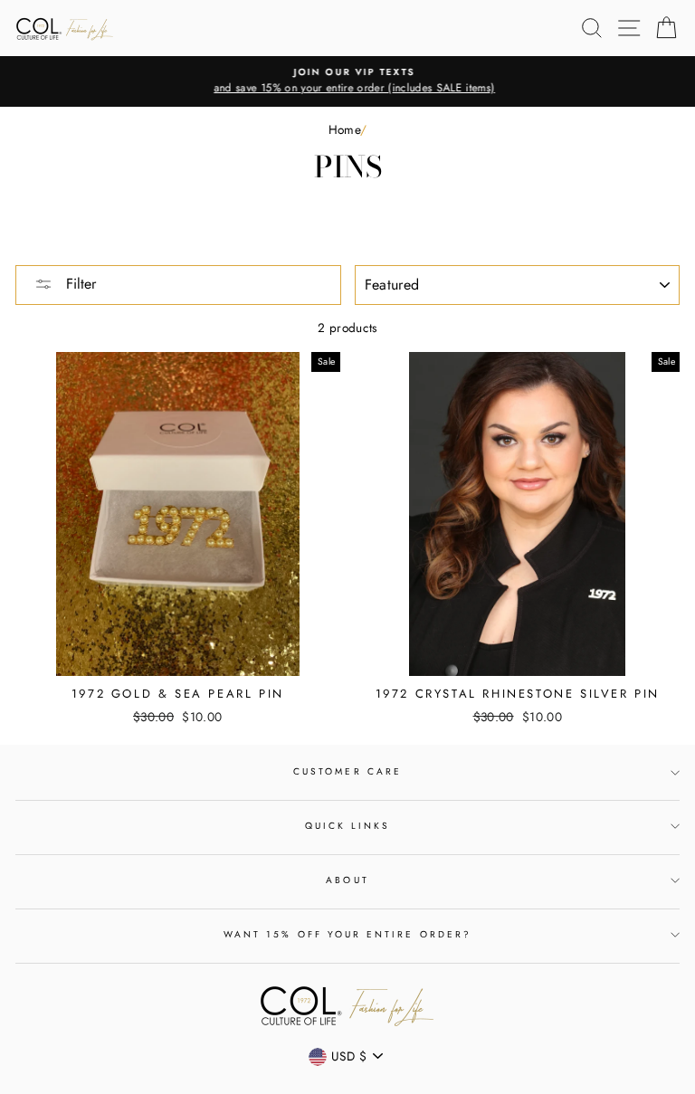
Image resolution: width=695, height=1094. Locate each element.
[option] (347, 81)
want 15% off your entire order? (347, 934)
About (347, 880)
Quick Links (348, 825)
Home (344, 129)
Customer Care (347, 771)
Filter (79, 283)
